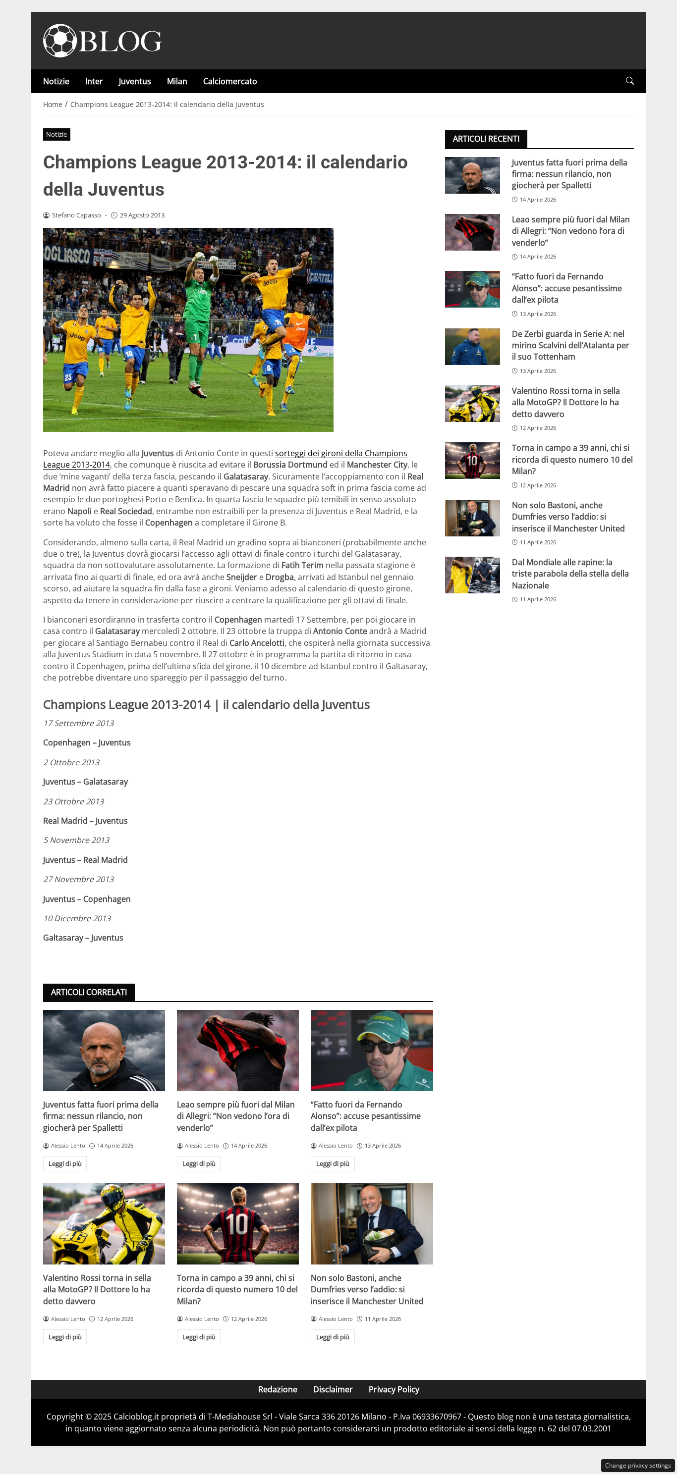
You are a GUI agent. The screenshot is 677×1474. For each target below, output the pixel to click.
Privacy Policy (394, 1389)
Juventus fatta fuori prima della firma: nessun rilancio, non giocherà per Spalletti (101, 1116)
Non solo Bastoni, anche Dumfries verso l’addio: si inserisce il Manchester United (367, 1289)
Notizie (56, 81)
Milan (177, 81)
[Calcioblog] (102, 39)
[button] (630, 81)
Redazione (277, 1389)
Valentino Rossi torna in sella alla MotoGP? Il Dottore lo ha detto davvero (97, 1289)
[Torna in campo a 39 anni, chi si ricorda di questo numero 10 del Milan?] (238, 1223)
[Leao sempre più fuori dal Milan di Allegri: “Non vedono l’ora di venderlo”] (238, 1050)
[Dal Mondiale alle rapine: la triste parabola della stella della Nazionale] (472, 574)
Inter (94, 81)
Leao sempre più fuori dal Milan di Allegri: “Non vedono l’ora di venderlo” (236, 1116)
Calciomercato (230, 81)
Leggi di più (65, 1163)
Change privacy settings (638, 1465)
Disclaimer (333, 1389)
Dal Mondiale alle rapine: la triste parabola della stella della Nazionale (570, 573)
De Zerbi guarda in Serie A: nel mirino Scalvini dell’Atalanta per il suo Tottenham (570, 345)
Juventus (135, 81)
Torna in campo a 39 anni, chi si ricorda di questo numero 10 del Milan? (237, 1289)
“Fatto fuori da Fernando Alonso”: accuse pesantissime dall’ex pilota (366, 1116)
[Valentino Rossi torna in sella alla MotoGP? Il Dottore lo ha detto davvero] (104, 1223)
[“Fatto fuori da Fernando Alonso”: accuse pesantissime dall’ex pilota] (372, 1050)
